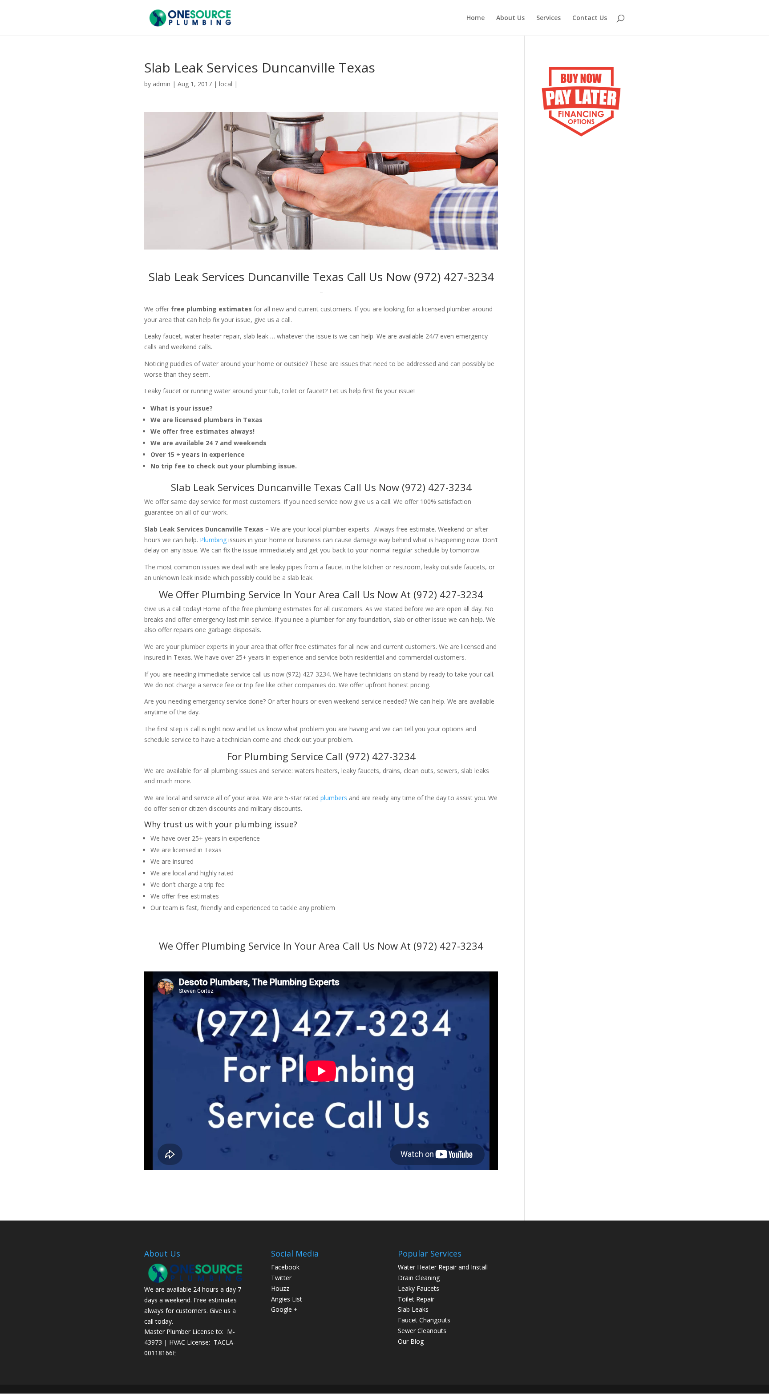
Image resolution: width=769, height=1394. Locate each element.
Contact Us (589, 18)
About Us (510, 18)
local (225, 84)
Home (475, 18)
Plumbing (213, 540)
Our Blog (411, 1341)
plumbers (333, 798)
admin (161, 84)
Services (548, 18)
